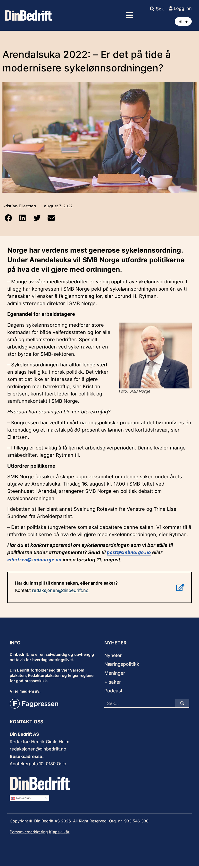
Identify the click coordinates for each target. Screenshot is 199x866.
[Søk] (182, 703)
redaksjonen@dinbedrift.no (60, 590)
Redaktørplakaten (44, 675)
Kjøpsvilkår (59, 831)
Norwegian (23, 798)
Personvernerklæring (29, 831)
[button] (129, 15)
